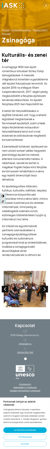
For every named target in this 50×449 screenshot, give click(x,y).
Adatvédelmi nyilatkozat (25, 387)
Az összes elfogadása (25, 430)
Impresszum (25, 384)
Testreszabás (25, 437)
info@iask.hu (25, 343)
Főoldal (5, 30)
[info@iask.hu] (25, 340)
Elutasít (25, 444)
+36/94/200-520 (25, 352)
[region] (25, 423)
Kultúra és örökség (21, 30)
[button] (44, 289)
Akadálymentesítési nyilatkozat (25, 390)
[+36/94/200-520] (25, 348)
